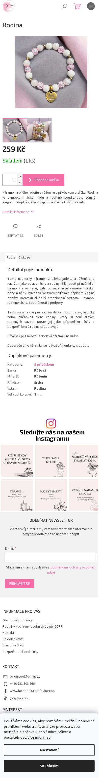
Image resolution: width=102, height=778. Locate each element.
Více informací (39, 737)
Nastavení (49, 750)
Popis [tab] (11, 257)
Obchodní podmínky (17, 620)
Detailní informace (15, 212)
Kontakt (8, 632)
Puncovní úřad (12, 645)
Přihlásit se (19, 583)
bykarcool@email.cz (25, 676)
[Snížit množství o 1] (20, 183)
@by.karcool (19, 698)
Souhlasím (49, 766)
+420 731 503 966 (22, 683)
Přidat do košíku (46, 180)
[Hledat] (65, 6)
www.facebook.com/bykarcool (32, 690)
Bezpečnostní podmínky (20, 651)
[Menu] (91, 6)
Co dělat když (12, 639)
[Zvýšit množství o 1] (20, 177)
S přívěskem (44, 364)
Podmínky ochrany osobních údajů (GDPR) (33, 626)
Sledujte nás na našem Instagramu (52, 435)
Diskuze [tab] (24, 257)
